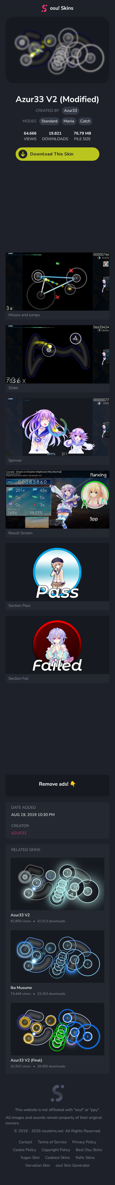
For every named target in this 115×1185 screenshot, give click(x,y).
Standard (49, 121)
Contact (25, 1142)
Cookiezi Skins (57, 1157)
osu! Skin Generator (73, 1165)
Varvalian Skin (37, 1165)
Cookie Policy (24, 1149)
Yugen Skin (30, 1157)
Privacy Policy (84, 1142)
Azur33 (70, 110)
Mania (69, 121)
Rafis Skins (85, 1157)
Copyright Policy (56, 1149)
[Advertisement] (42, 212)
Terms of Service (52, 1142)
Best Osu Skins (89, 1149)
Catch (85, 121)
